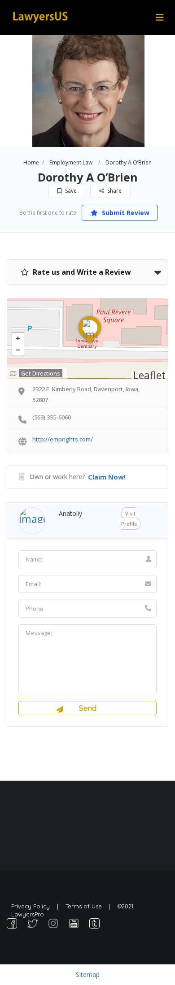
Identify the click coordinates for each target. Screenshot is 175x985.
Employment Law (70, 162)
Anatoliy (70, 513)
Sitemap (88, 974)
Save (70, 190)
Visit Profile (129, 518)
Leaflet (149, 375)
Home (31, 162)
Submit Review (124, 212)
